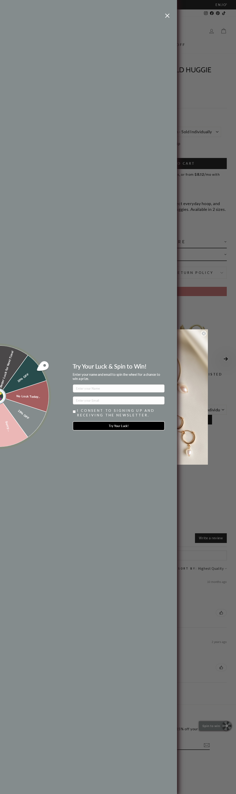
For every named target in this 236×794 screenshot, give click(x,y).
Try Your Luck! (119, 426)
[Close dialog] (203, 333)
